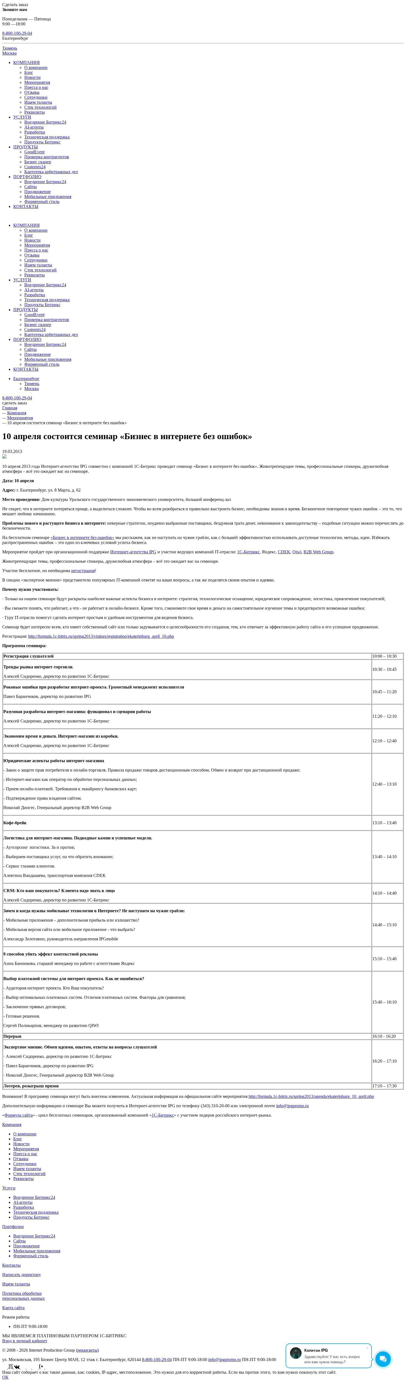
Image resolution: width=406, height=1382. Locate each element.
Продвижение (37, 191)
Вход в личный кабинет (24, 1340)
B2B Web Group (318, 551)
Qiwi (296, 551)
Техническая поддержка (47, 137)
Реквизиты (34, 112)
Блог (28, 72)
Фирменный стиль (41, 201)
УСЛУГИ (22, 117)
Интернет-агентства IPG (133, 551)
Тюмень (9, 48)
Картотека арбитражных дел (51, 171)
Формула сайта (18, 1115)
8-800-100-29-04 (17, 33)
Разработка (34, 132)
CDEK (284, 551)
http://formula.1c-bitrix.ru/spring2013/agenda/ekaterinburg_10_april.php (311, 1096)
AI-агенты (34, 127)
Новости (32, 77)
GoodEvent (34, 152)
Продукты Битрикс (42, 142)
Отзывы (31, 92)
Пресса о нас (36, 87)
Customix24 (35, 166)
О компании (36, 67)
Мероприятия (37, 82)
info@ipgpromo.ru (292, 1105)
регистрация (83, 570)
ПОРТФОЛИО (27, 176)
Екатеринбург (26, 378)
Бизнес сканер (37, 161)
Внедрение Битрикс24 (45, 122)
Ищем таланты (38, 102)
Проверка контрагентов (46, 156)
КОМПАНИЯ (26, 62)
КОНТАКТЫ (25, 206)
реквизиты (87, 1350)
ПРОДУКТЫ (25, 147)
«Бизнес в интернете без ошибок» (82, 537)
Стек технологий (40, 107)
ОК (5, 1377)
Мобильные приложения (47, 196)
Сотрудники (36, 97)
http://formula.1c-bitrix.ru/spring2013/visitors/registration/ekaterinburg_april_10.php (101, 636)
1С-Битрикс (248, 551)
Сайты (30, 186)
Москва (9, 53)
